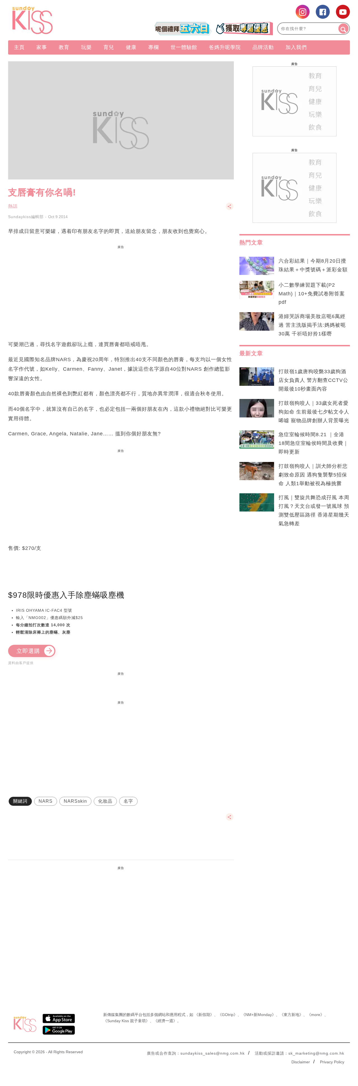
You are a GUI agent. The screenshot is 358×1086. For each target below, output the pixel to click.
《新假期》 (204, 1014)
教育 (64, 47)
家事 (41, 47)
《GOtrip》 (227, 1014)
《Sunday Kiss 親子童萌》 (126, 1021)
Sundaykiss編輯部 (26, 216)
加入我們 (296, 47)
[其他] (229, 209)
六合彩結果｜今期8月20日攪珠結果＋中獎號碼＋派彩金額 (313, 265)
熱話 (13, 206)
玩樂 (86, 47)
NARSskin (75, 801)
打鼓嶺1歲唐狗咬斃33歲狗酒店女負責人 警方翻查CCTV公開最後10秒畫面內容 (313, 380)
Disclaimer (300, 1062)
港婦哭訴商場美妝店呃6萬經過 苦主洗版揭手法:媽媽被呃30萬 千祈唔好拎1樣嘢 (312, 325)
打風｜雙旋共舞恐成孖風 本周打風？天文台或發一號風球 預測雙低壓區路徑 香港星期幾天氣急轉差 (314, 510)
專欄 (153, 47)
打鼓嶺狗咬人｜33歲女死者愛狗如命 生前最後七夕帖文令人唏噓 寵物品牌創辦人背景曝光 (314, 411)
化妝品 (105, 801)
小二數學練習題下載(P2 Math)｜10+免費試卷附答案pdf (312, 293)
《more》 (315, 1014)
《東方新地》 (291, 1014)
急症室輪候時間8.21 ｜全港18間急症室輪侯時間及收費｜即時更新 (313, 443)
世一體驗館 (184, 47)
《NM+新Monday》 (258, 1014)
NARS (46, 801)
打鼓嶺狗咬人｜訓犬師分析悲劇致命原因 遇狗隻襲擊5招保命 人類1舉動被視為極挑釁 (313, 474)
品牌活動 (263, 47)
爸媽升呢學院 (225, 47)
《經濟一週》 (165, 1021)
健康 (131, 47)
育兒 (108, 47)
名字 (128, 801)
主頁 (19, 47)
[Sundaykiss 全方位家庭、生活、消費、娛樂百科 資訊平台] (59, 20)
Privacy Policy (332, 1062)
